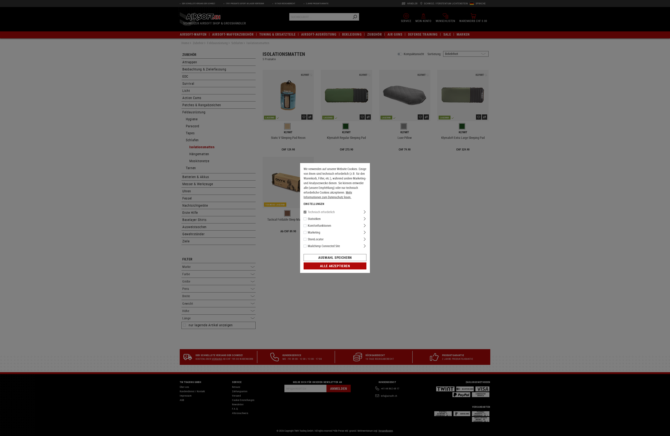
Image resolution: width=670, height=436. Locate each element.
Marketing (314, 232)
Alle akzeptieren (335, 266)
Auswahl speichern (335, 257)
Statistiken (314, 219)
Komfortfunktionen (319, 225)
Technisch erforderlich (321, 212)
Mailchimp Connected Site (324, 246)
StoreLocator (315, 239)
